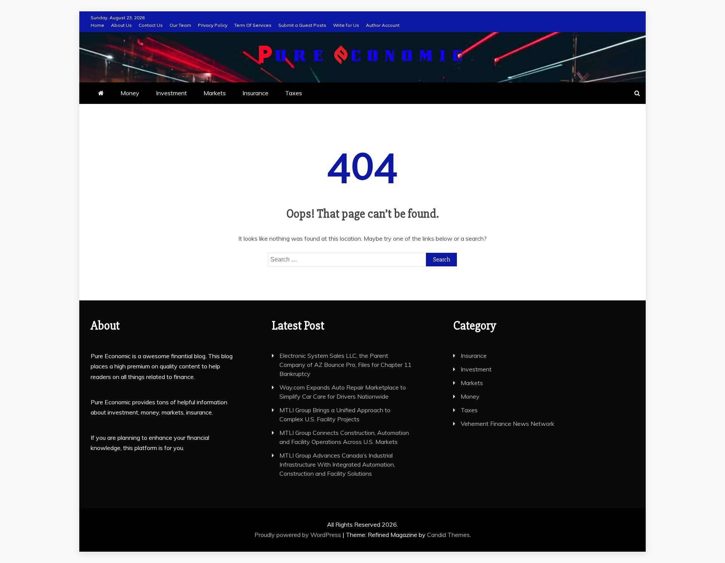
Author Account (383, 25)
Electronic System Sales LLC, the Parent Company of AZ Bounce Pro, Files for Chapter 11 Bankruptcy (345, 364)
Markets (215, 93)
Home (97, 25)
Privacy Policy (212, 25)
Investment (171, 93)
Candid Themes (448, 534)
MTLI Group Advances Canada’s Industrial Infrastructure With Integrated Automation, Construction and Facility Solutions (337, 464)
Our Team (180, 25)
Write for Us (346, 25)
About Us (121, 25)
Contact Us (151, 25)
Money (129, 93)
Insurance (255, 93)
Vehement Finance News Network (507, 423)
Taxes (293, 93)
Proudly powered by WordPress (298, 534)
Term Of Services (252, 25)
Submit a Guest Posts (302, 25)
